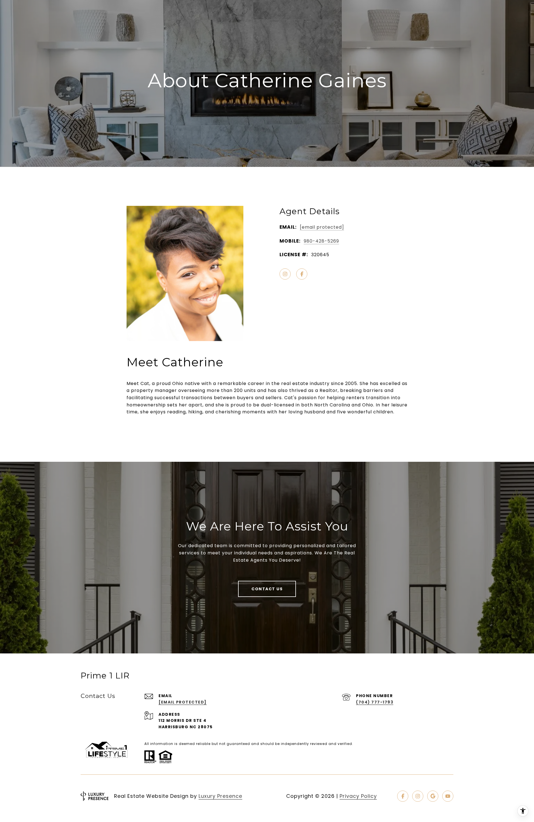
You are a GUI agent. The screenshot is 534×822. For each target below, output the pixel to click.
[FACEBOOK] (301, 274)
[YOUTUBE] (447, 796)
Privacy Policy (358, 796)
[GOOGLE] (432, 796)
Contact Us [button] (267, 589)
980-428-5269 (321, 241)
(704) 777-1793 (374, 702)
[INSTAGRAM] (285, 274)
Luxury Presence (220, 796)
